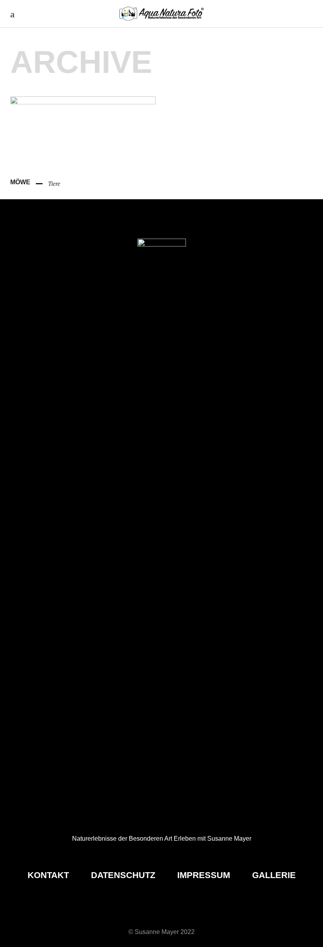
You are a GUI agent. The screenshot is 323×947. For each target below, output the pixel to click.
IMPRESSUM (204, 875)
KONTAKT (49, 875)
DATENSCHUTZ (124, 875)
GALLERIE (274, 875)
